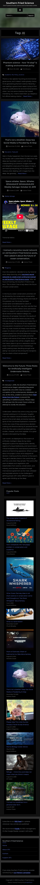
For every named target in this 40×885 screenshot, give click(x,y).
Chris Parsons (26, 69)
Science (21, 74)
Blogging (8, 268)
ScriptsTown (28, 882)
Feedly (17, 829)
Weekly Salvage (10, 196)
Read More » (27, 96)
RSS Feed (18, 821)
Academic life (9, 74)
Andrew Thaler (27, 146)
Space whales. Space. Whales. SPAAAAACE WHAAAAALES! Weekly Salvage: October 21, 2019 (20, 184)
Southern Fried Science (20, 3)
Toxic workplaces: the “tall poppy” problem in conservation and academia (18, 547)
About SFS (6, 849)
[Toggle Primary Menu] (20, 10)
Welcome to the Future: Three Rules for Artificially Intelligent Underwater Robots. (20, 369)
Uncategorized (9, 380)
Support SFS (6, 858)
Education (8, 152)
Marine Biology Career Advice (17, 747)
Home (4, 845)
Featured (15, 152)
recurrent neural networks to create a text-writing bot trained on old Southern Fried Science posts (19, 277)
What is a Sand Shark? (14, 621)
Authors (5, 853)
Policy (16, 74)
